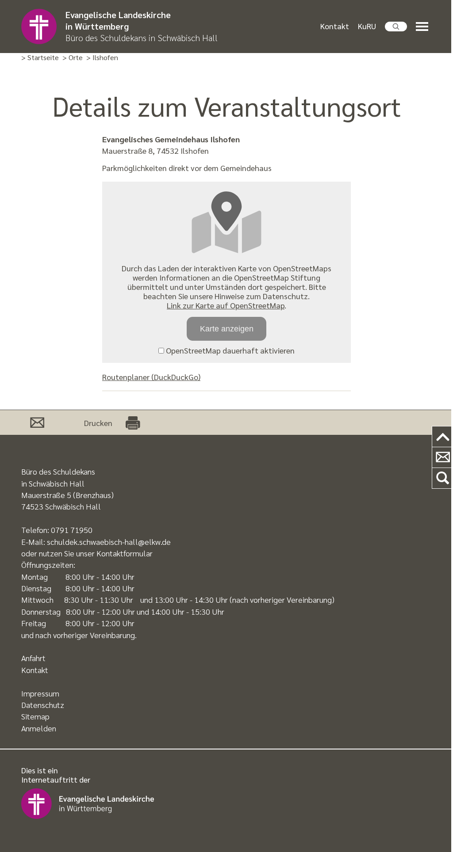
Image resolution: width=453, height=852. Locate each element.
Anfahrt (33, 658)
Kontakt (334, 25)
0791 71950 (71, 530)
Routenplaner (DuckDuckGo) (151, 377)
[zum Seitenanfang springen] (442, 436)
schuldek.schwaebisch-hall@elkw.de (109, 541)
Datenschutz (42, 705)
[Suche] (442, 478)
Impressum (40, 693)
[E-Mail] (37, 422)
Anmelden (38, 728)
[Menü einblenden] (424, 26)
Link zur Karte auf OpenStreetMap (225, 305)
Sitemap (35, 716)
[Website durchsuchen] (396, 26)
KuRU (367, 25)
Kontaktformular (124, 553)
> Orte (72, 57)
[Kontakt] (442, 457)
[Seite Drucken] (133, 422)
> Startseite (40, 57)
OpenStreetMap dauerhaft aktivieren (229, 350)
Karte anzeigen (226, 328)
